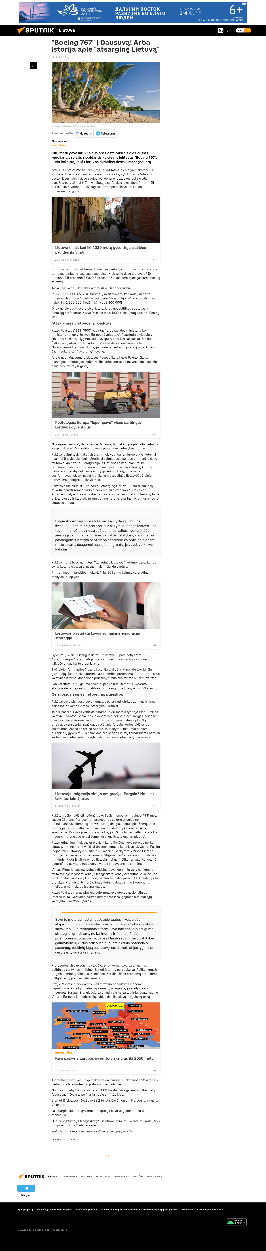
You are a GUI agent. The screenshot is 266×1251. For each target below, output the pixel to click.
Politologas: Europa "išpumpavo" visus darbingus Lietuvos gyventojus (98, 424)
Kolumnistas (59, 1139)
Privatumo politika (86, 1209)
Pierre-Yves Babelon (85, 126)
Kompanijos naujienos (210, 1209)
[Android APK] (236, 1223)
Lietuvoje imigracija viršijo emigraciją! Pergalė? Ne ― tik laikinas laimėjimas (105, 796)
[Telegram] (105, 133)
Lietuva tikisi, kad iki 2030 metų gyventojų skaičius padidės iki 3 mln (100, 249)
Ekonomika (103, 1176)
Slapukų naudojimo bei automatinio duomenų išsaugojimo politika (139, 1209)
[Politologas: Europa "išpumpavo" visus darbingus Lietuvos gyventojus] (106, 395)
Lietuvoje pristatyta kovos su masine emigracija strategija (97, 635)
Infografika (63, 1052)
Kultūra (137, 1176)
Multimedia (154, 1176)
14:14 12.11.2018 (60, 57)
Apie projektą (25, 1209)
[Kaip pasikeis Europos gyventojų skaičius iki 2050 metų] (106, 1025)
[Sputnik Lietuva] (37, 34)
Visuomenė (121, 1176)
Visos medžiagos (59, 145)
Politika (86, 1176)
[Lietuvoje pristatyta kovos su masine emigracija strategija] (106, 605)
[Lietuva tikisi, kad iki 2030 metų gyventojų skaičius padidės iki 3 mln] (106, 220)
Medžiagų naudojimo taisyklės (54, 1209)
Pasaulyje (71, 1176)
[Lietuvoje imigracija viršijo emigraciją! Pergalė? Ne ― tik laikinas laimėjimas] (106, 766)
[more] (154, 259)
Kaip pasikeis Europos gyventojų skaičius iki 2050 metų (104, 1058)
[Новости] (83, 133)
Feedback (187, 1209)
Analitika (74, 1139)
